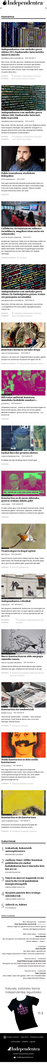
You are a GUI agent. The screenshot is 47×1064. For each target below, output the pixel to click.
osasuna (30, 783)
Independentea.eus (33, 620)
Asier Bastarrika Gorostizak (25, 924)
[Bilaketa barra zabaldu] (46, 8)
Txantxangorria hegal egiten (18, 550)
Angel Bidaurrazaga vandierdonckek (31, 961)
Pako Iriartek (40, 973)
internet (18, 78)
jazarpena (25, 78)
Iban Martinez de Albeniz (14, 854)
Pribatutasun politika (37, 1037)
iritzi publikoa (26, 139)
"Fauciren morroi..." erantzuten (35, 959)
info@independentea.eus (25, 1057)
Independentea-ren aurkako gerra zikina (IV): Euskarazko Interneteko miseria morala (22, 52)
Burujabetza (5, 620)
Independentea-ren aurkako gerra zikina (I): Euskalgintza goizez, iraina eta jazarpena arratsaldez (23, 294)
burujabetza (22, 620)
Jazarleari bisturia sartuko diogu (20, 349)
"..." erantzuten (40, 946)
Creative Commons (13, 1037)
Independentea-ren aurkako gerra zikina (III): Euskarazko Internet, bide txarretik (21, 115)
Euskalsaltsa (18, 76)
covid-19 (15, 567)
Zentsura (32, 78)
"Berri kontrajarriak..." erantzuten (34, 922)
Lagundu (32, 1042)
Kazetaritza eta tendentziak (17, 709)
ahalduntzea (16, 673)
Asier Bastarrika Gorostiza (15, 887)
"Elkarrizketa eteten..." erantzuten (34, 934)
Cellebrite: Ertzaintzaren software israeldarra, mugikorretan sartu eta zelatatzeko (22, 231)
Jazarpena (4, 76)
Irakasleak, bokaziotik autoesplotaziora (18, 850)
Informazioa (16, 726)
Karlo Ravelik (41, 936)
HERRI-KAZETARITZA (36, 673)
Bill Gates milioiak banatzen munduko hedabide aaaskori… (19, 399)
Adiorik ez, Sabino (16, 904)
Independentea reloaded (15, 601)
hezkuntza (15, 783)
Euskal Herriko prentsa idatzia (19, 452)
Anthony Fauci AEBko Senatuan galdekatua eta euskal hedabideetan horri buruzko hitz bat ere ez (24, 865)
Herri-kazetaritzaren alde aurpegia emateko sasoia (22, 658)
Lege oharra (25, 1037)
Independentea (27, 76)
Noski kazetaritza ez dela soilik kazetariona (19, 761)
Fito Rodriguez (10, 908)
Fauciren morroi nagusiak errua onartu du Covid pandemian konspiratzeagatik (24, 880)
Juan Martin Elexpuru (12, 872)
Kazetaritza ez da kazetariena (18, 817)
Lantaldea (25, 1042)
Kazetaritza (5, 78)
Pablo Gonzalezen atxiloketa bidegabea (18, 174)
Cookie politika (15, 1042)
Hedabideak (18, 313)
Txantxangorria (23, 567)
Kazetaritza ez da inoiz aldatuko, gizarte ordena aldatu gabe (20, 499)
